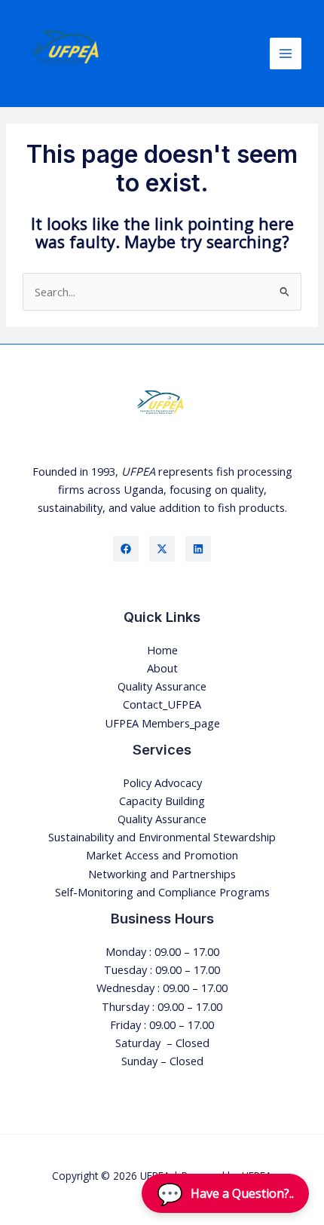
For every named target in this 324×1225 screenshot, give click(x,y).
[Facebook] (126, 549)
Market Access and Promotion (162, 854)
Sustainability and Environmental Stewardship (162, 836)
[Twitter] (162, 549)
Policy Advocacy (162, 782)
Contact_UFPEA (162, 704)
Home (162, 649)
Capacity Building (162, 800)
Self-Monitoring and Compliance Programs (162, 891)
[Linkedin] (198, 549)
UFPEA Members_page (162, 722)
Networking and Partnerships (162, 873)
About (162, 667)
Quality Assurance (162, 686)
